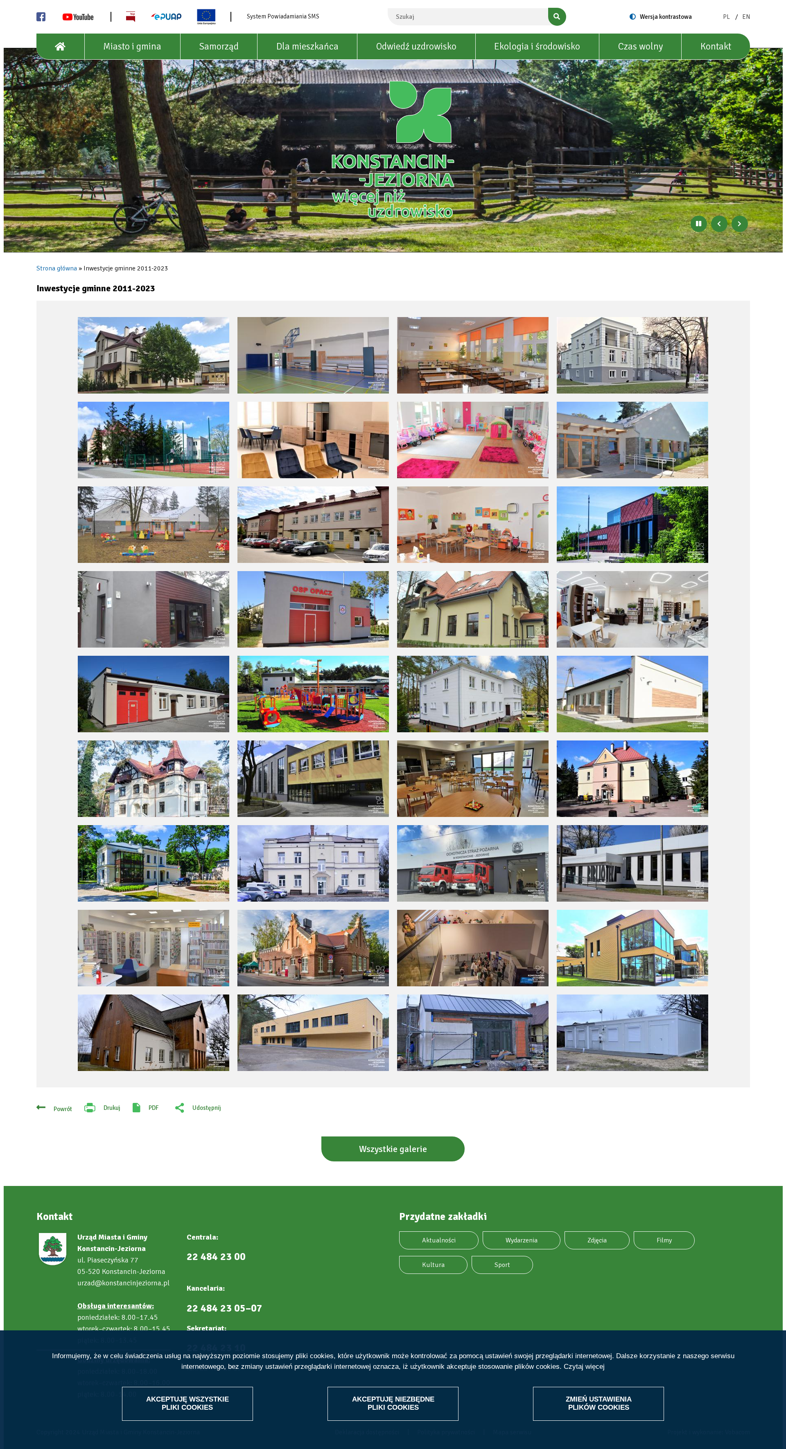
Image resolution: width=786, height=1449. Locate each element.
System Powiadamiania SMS (283, 16)
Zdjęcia (597, 1240)
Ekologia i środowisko (537, 46)
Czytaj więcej (584, 1366)
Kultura (433, 1265)
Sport (502, 1265)
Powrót (63, 1109)
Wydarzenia (522, 1240)
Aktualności (439, 1240)
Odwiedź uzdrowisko (416, 46)
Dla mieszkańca (307, 46)
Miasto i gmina (132, 46)
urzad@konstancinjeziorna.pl (123, 1282)
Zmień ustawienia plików (599, 1403)
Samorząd (219, 46)
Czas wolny (640, 46)
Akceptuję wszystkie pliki (187, 1403)
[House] (60, 47)
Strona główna (56, 268)
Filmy (664, 1240)
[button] (153, 355)
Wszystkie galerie (393, 1148)
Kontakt (715, 46)
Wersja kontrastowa (666, 17)
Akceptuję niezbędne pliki (393, 1403)
